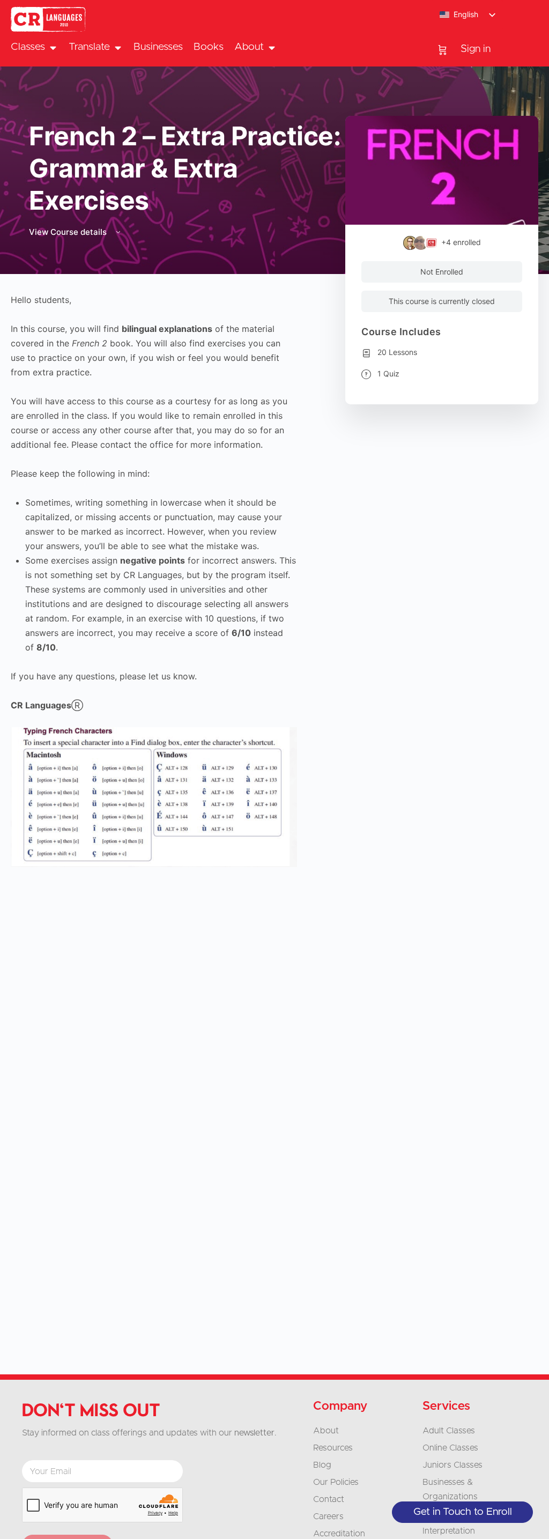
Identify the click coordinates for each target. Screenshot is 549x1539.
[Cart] (442, 49)
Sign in (476, 49)
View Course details (69, 232)
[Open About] (271, 47)
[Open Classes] (53, 47)
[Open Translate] (118, 47)
